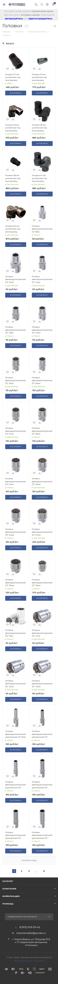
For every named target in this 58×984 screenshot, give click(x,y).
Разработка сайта (23, 960)
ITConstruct (38, 960)
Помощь (8, 904)
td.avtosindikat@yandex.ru (31, 933)
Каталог (7, 881)
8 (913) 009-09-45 (29, 927)
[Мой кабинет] (47, 4)
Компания (9, 888)
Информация (11, 896)
